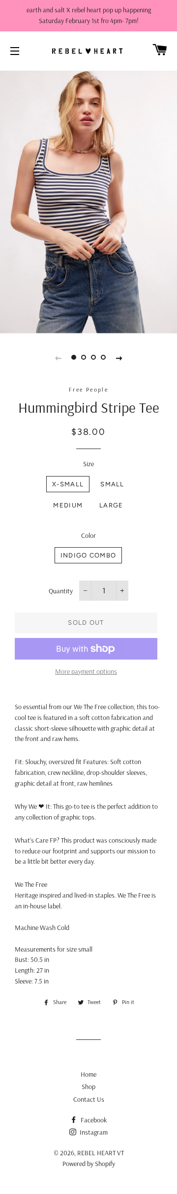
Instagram (93, 1132)
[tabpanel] (88, 201)
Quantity (61, 590)
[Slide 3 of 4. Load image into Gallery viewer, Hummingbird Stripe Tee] (93, 357)
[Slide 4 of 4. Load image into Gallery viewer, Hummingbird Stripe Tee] (103, 357)
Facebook (93, 1119)
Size (88, 463)
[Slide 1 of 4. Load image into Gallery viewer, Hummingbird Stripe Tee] (74, 357)
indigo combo (88, 555)
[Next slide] (119, 357)
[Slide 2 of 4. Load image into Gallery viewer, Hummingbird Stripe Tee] (83, 357)
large (111, 505)
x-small (68, 484)
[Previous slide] (58, 357)
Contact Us (88, 1099)
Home (88, 1074)
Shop (88, 1086)
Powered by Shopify (88, 1163)
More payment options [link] (86, 671)
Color (88, 535)
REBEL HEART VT (100, 1152)
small (112, 484)
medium (68, 505)
